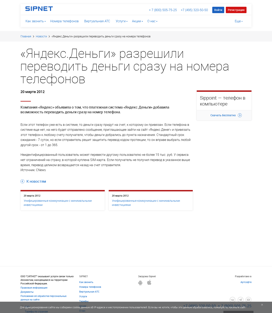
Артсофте (246, 282)
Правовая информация (34, 287)
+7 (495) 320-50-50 (194, 10)
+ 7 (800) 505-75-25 (163, 10)
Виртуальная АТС (97, 21)
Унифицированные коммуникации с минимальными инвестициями (58, 203)
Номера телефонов (64, 21)
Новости (41, 36)
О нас (151, 21)
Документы (27, 291)
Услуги (121, 21)
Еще (238, 21)
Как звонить (34, 21)
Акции (136, 21)
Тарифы (83, 301)
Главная (26, 36)
